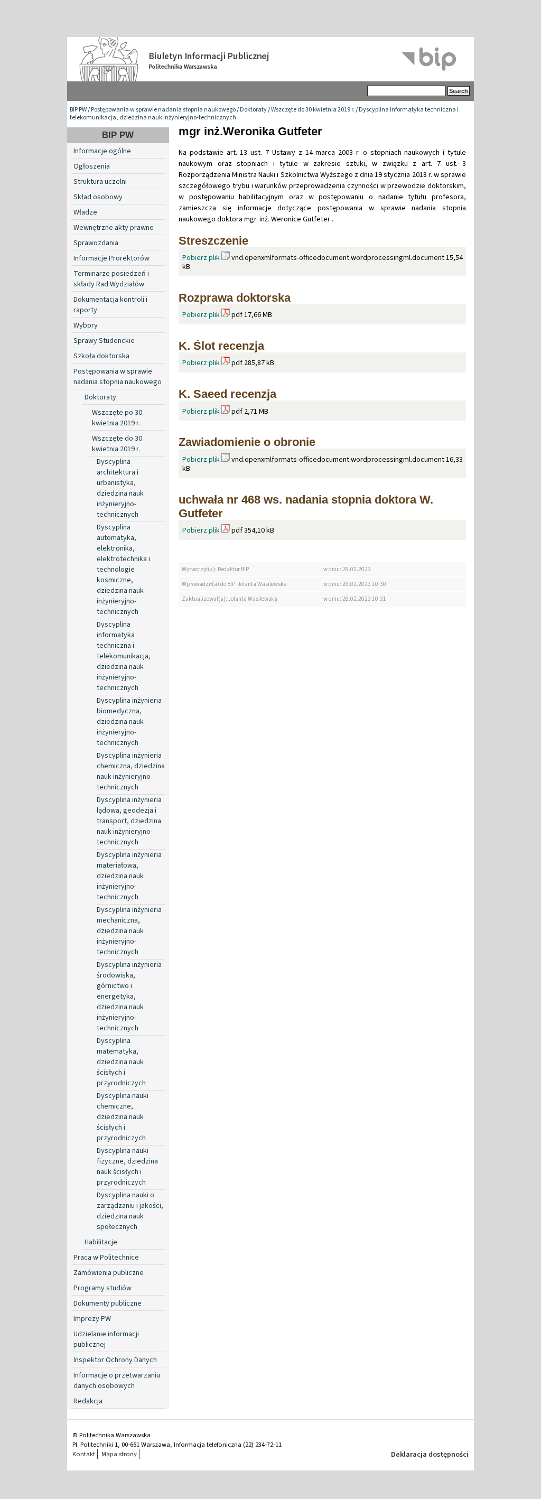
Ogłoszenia (91, 166)
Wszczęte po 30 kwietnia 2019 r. (117, 418)
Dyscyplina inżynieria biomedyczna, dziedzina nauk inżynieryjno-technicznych (129, 721)
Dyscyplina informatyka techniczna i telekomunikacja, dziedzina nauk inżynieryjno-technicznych (124, 656)
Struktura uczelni (100, 181)
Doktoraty (253, 109)
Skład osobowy (98, 197)
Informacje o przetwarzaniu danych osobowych (116, 1380)
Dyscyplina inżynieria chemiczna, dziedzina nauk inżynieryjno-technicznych (131, 771)
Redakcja (87, 1401)
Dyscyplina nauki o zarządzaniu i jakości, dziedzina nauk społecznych (130, 1211)
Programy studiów (102, 1288)
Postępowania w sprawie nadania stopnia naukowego (163, 109)
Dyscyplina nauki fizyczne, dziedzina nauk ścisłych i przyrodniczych (127, 1167)
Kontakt (83, 1454)
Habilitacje (101, 1242)
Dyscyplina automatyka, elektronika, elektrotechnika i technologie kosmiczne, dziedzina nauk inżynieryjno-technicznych (123, 569)
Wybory (85, 325)
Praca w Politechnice (106, 1257)
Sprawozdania (95, 243)
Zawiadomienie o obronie (247, 442)
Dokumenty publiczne (107, 1303)
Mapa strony (119, 1454)
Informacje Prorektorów (111, 258)
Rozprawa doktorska (235, 297)
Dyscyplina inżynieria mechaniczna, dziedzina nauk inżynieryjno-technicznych (129, 931)
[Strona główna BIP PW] (270, 59)
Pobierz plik (201, 258)
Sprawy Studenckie (104, 341)
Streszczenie (213, 240)
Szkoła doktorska (101, 356)
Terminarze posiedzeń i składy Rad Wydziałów (111, 279)
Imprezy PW (92, 1319)
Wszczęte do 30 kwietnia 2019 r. (313, 109)
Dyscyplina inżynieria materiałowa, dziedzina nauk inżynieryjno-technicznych (129, 876)
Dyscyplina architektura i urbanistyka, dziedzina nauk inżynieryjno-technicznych (120, 488)
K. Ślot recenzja (221, 345)
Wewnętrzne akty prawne (113, 227)
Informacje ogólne (102, 151)
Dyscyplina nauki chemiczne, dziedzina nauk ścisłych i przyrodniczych (122, 1117)
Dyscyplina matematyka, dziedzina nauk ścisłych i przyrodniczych (121, 1062)
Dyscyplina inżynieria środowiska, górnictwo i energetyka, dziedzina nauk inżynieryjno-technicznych (129, 997)
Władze (85, 212)
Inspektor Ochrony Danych (115, 1360)
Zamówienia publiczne (108, 1273)
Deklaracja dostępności (430, 1454)
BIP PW (78, 109)
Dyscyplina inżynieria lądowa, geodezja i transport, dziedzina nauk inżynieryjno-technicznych (129, 821)
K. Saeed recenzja (227, 394)
